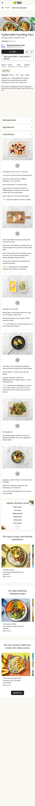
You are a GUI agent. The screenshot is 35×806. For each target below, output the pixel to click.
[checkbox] (2, 41)
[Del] (32, 52)
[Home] (2, 8)
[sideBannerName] (17, 104)
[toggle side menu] (2, 2)
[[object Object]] (27, 52)
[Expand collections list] (17, 527)
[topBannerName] (17, 13)
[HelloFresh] (17, 2)
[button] (17, 127)
